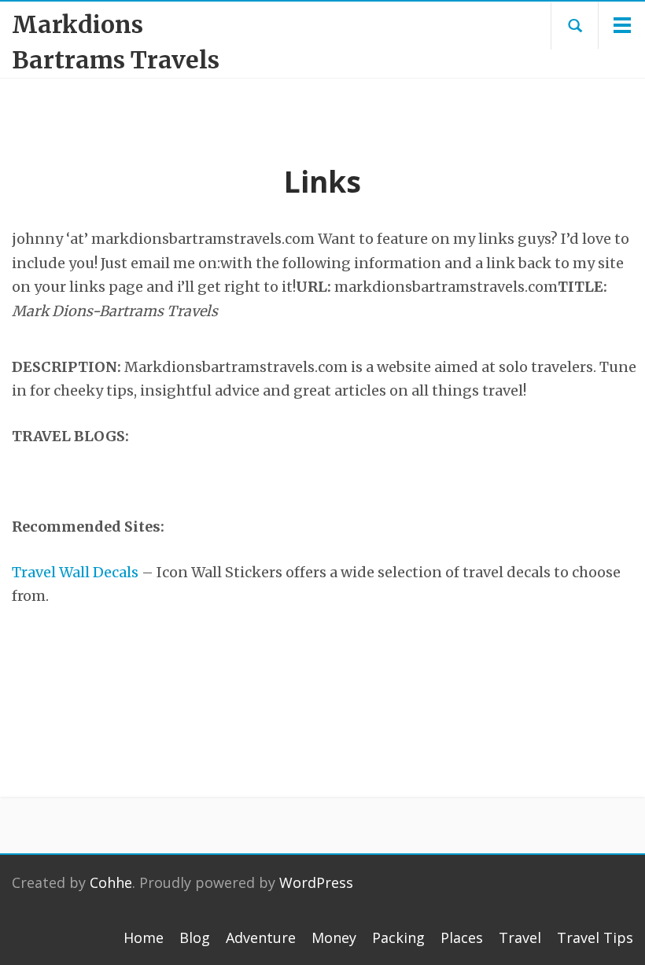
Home (143, 937)
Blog (194, 937)
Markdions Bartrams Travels (115, 42)
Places (461, 937)
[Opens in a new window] (13, 482)
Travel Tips (595, 937)
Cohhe (111, 882)
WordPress (316, 882)
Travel (520, 937)
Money (333, 937)
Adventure (261, 937)
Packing (398, 937)
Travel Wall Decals (75, 572)
